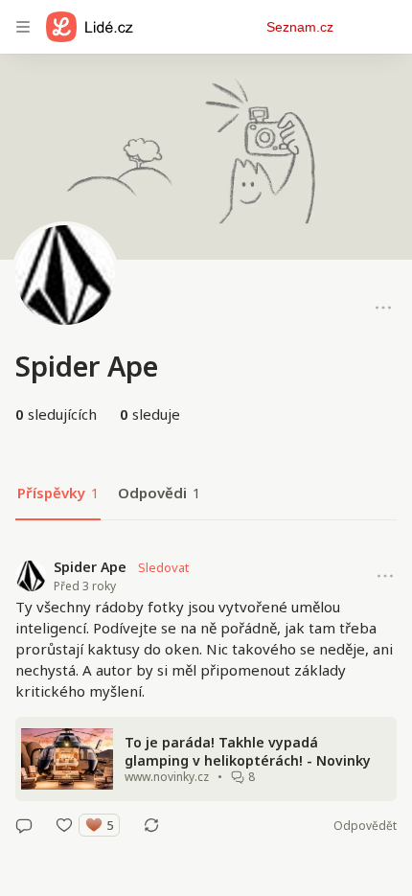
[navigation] (23, 26)
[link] (206, 696)
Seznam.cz (299, 26)
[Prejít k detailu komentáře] (24, 825)
